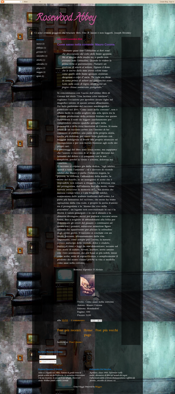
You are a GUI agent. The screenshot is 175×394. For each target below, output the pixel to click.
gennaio (39, 52)
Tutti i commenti (48, 361)
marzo (39, 43)
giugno (39, 68)
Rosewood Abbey (66, 18)
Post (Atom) (75, 342)
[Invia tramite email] (92, 320)
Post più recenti (69, 330)
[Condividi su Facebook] (98, 320)
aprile (38, 76)
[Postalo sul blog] (94, 320)
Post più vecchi (106, 330)
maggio (39, 72)
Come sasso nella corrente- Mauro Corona (86, 44)
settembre (40, 64)
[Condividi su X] (96, 320)
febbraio (39, 48)
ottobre (39, 60)
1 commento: (78, 320)
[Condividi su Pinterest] (101, 320)
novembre (40, 56)
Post (43, 357)
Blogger (98, 386)
